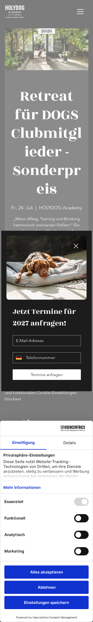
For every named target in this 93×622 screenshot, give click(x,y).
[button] (76, 246)
